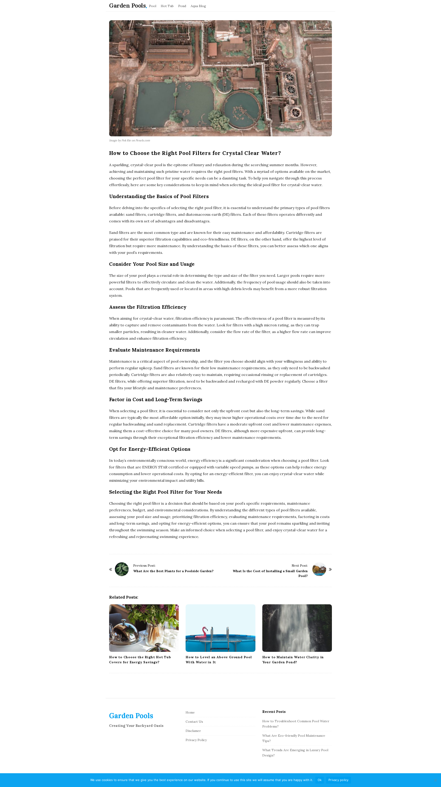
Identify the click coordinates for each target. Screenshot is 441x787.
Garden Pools (127, 5)
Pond (182, 6)
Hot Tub (167, 6)
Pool (152, 6)
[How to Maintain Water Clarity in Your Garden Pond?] (297, 628)
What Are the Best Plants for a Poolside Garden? (173, 571)
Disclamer (193, 731)
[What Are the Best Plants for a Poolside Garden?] (122, 569)
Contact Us (194, 722)
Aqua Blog (198, 6)
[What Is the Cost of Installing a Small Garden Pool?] (319, 569)
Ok (320, 780)
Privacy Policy (196, 740)
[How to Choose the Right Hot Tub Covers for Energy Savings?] (144, 628)
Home (190, 712)
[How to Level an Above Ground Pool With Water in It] (220, 628)
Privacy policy (338, 780)
